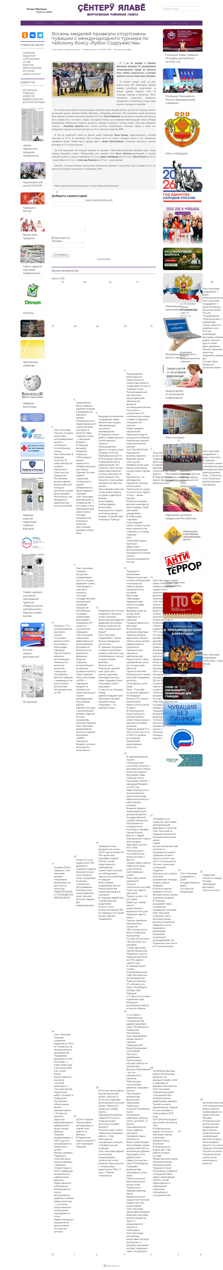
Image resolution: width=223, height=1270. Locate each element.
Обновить (57, 241)
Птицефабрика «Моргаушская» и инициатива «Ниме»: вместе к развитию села (212, 322)
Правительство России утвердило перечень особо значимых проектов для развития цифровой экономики (111, 616)
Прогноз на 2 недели (44, 12)
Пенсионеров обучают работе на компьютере (136, 1063)
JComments (103, 259)
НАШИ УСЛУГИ (32, 74)
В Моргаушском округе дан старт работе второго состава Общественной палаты (165, 1152)
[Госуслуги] (32, 542)
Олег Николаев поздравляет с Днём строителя (211, 454)
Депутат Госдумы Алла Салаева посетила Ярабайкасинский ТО (110, 452)
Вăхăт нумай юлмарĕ (137, 1142)
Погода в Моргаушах (37, 9)
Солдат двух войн (136, 947)
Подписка (81, 23)
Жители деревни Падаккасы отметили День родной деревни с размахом (63, 1158)
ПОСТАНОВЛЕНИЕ (137, 449)
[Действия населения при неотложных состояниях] (32, 449)
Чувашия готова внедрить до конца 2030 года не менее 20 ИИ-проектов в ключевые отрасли (111, 852)
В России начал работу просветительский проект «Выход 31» (111, 1093)
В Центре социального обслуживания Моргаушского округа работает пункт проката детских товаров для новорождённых (85, 893)
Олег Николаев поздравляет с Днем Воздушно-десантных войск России (212, 306)
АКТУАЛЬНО (30, 90)
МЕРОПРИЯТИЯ (32, 68)
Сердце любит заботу (138, 863)
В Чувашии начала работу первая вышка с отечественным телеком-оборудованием (111, 440)
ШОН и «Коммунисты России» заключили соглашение (164, 864)
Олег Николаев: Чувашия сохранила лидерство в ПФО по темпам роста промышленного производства (64, 1043)
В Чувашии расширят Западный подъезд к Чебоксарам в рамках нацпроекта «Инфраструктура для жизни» (85, 457)
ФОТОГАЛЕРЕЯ (153, 23)
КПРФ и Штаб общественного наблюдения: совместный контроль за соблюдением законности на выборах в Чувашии (111, 870)
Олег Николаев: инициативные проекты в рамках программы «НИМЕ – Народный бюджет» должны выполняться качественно (85, 738)
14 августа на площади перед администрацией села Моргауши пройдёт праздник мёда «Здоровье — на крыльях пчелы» (110, 698)
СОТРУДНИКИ (31, 59)
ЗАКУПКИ (28, 65)
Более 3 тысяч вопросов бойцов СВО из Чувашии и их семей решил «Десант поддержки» (111, 912)
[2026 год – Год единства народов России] (183, 181)
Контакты (102, 23)
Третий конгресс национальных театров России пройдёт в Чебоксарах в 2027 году (165, 1110)
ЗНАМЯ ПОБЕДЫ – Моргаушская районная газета (111, 10)
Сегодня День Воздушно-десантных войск (212, 364)
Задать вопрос (126, 23)
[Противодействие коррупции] (183, 648)
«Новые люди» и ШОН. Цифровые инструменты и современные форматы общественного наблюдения (63, 1177)
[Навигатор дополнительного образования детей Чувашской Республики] (32, 328)
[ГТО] (183, 606)
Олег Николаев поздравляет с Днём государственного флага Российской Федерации (190, 882)
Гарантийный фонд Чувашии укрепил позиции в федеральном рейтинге (85, 408)
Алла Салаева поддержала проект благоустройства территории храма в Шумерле (109, 888)
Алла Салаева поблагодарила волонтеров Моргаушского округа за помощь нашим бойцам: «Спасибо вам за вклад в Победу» (110, 510)
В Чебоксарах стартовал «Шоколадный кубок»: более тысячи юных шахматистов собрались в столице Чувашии (138, 525)
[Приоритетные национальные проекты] (182, 739)
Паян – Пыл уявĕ (135, 689)
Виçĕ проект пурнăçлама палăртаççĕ (133, 1102)
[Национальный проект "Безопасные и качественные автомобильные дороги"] (183, 536)
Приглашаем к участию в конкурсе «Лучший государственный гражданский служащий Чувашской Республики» (85, 598)
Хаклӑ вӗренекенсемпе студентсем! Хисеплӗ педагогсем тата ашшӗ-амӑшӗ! (138, 1199)
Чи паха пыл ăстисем (137, 938)
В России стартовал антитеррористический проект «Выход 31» (111, 1102)
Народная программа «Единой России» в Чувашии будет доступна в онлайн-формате (110, 1121)
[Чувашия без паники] (182, 714)
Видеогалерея (178, 23)
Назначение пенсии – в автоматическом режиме (138, 443)
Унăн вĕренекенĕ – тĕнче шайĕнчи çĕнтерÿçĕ (136, 1130)
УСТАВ (26, 62)
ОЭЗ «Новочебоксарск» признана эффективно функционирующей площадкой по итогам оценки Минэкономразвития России (138, 549)
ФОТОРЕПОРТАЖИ (34, 102)
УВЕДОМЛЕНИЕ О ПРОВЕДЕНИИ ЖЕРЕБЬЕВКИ (63, 894)
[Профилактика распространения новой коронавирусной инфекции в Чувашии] (182, 688)
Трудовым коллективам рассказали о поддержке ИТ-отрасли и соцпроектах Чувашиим (84, 622)
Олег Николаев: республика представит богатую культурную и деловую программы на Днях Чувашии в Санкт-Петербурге (137, 1242)
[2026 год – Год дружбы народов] (183, 225)
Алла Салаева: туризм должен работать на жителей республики (138, 1148)
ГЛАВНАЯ (40, 23)
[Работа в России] (32, 467)
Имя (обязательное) (99, 200)
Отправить (60, 254)
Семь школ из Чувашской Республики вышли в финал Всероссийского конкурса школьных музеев (63, 481)
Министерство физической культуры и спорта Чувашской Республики (87, 186)
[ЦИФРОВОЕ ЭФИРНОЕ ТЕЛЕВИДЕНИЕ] (32, 432)
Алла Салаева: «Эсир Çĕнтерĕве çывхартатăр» (137, 510)
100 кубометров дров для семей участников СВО (165, 1122)
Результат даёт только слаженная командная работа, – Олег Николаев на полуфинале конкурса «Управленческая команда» (110, 1139)
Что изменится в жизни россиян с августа (135, 856)
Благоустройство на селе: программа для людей (109, 629)
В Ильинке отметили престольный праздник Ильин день (85, 527)
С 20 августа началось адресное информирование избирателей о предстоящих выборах (63, 1122)
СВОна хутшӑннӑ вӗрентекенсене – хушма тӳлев (136, 1181)
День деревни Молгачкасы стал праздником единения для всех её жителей (63, 499)
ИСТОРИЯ (28, 71)
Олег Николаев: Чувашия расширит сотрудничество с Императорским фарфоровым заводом (165, 1095)
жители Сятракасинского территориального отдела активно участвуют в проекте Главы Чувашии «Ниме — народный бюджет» (86, 430)
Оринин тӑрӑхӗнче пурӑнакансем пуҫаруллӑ (136, 923)
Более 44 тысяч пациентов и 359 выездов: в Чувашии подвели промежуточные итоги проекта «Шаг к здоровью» (86, 868)
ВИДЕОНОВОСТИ (33, 99)
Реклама (60, 23)
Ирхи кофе (132, 595)
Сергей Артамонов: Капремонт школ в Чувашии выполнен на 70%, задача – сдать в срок (137, 956)
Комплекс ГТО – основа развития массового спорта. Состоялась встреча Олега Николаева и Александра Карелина (63, 638)
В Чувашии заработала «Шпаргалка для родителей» (111, 900)
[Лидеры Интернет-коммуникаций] (183, 760)
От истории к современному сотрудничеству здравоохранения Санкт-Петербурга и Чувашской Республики (137, 1023)
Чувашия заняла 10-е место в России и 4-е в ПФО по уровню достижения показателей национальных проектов (138, 738)
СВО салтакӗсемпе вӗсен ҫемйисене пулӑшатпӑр (136, 932)
